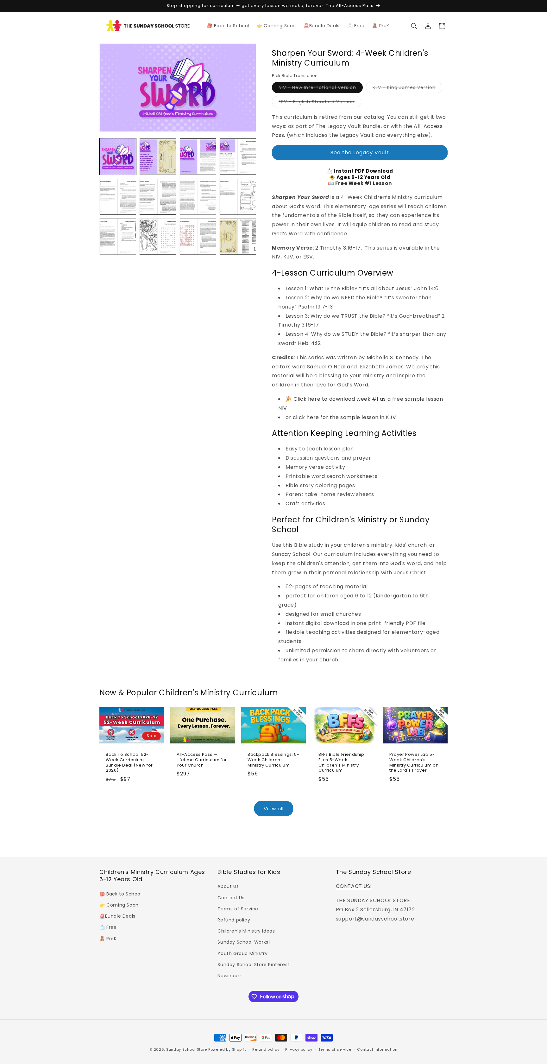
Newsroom (229, 975)
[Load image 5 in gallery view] (117, 196)
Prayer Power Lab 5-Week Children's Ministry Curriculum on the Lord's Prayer (413, 763)
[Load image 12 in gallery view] (237, 236)
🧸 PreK (108, 938)
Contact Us (230, 897)
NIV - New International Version (321, 88)
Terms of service (334, 1049)
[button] (414, 26)
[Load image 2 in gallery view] (157, 156)
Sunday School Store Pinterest (253, 964)
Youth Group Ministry (242, 953)
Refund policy (233, 919)
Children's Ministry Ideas (246, 931)
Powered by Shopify (227, 1049)
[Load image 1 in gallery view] (117, 156)
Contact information (377, 1049)
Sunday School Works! (243, 942)
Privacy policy (298, 1049)
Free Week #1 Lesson (363, 183)
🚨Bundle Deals (117, 916)
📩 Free (108, 927)
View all (274, 808)
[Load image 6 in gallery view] (157, 196)
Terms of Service (237, 908)
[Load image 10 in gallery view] (157, 236)
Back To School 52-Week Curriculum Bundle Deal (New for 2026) (129, 763)
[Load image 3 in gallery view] (197, 156)
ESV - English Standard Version (320, 102)
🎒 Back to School (120, 893)
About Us (228, 886)
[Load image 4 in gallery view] (237, 156)
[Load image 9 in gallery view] (117, 236)
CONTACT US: (354, 886)
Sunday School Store (186, 1049)
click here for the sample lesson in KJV (344, 417)
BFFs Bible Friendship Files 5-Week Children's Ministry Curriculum (341, 763)
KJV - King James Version (407, 88)
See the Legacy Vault (359, 152)
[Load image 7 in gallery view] (197, 196)
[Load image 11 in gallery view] (197, 236)
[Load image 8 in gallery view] (237, 196)
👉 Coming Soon (119, 905)
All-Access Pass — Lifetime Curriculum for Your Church (202, 760)
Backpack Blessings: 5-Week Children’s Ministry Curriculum (273, 760)
